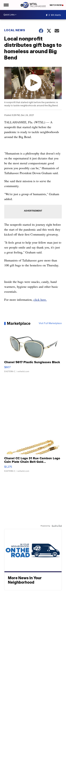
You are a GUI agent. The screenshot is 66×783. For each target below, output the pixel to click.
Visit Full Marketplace (50, 323)
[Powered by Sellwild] (57, 526)
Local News (14, 30)
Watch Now (56, 5)
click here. (40, 299)
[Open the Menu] (6, 5)
